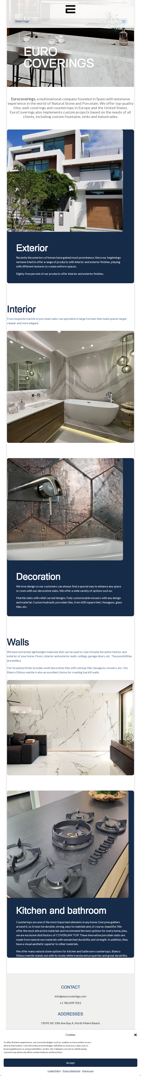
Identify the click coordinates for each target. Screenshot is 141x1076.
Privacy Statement (71, 1071)
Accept (70, 1062)
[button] (135, 1035)
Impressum (88, 1071)
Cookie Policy (54, 1071)
